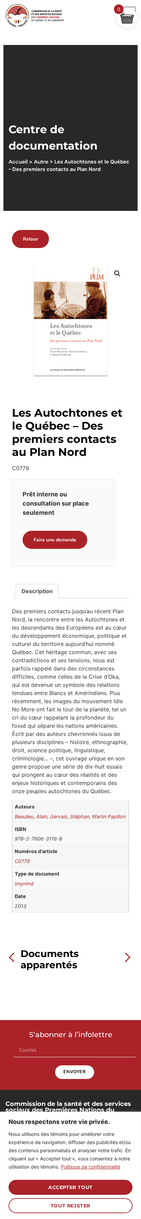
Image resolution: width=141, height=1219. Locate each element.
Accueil (18, 162)
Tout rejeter (70, 1206)
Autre (41, 162)
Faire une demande (55, 540)
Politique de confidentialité (90, 1167)
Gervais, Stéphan (69, 816)
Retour (30, 239)
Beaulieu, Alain (31, 816)
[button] (117, 273)
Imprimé (24, 883)
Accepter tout (70, 1187)
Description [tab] (37, 591)
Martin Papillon (109, 816)
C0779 (22, 861)
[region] (70, 1165)
